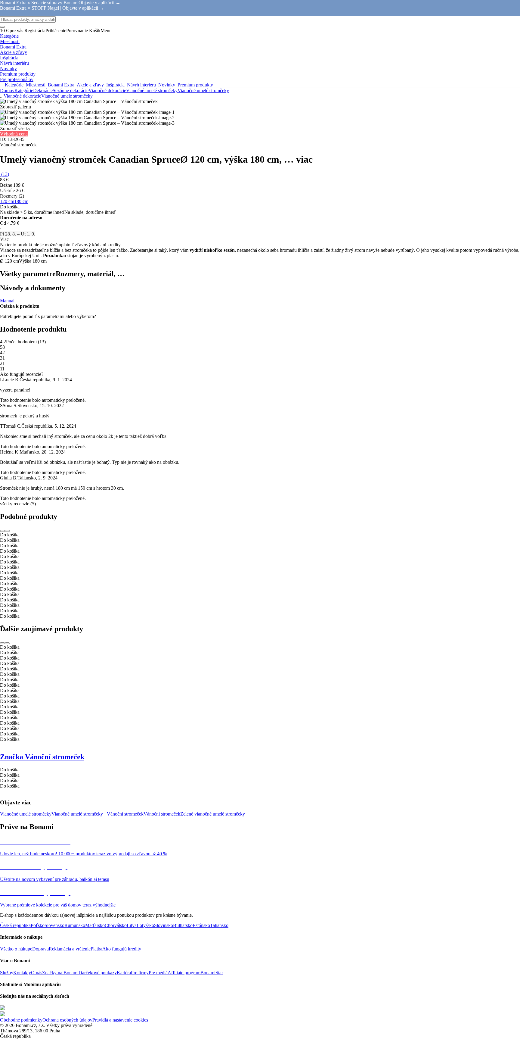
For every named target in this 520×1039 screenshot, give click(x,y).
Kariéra (124, 972)
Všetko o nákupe (16, 948)
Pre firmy (140, 972)
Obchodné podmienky (21, 1019)
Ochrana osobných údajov (67, 1019)
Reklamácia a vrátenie (70, 948)
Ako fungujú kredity (121, 948)
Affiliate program (184, 972)
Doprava (40, 948)
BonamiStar (211, 972)
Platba (96, 948)
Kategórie (23, 90)
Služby (6, 972)
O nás (36, 972)
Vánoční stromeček (162, 813)
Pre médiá (158, 972)
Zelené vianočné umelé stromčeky (212, 813)
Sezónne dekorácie (70, 90)
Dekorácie (43, 90)
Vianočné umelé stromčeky (203, 90)
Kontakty (22, 972)
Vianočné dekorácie (107, 90)
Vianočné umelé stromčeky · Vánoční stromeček (97, 813)
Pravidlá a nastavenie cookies (120, 1019)
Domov (7, 90)
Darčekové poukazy (98, 972)
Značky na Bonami (60, 972)
